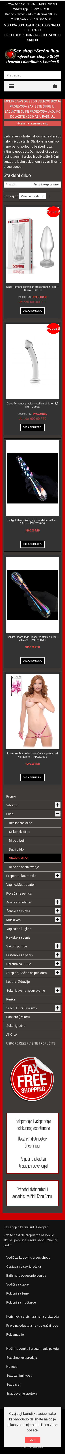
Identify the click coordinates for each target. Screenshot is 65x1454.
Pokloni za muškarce (21, 1302)
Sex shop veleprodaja (21, 1357)
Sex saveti (13, 1384)
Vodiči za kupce (17, 1284)
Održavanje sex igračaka (23, 1266)
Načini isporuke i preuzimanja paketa (32, 1348)
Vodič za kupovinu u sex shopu (28, 1257)
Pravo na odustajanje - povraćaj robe (32, 1325)
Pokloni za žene (17, 1293)
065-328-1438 (39, 9)
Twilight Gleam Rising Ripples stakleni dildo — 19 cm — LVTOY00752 (32, 522)
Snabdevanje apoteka (21, 1393)
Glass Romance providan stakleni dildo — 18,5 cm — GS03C (32, 405)
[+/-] (49, 196)
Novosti (12, 1366)
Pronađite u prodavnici (46, 184)
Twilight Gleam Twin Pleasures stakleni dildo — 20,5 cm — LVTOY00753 (32, 639)
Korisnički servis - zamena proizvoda (32, 1316)
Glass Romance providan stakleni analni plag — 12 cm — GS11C (32, 288)
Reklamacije (15, 1334)
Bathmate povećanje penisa (26, 1275)
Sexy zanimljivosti (19, 1375)
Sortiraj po (11, 196)
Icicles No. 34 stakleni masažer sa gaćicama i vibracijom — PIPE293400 (32, 755)
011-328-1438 (35, 4)
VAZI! (33, 1439)
